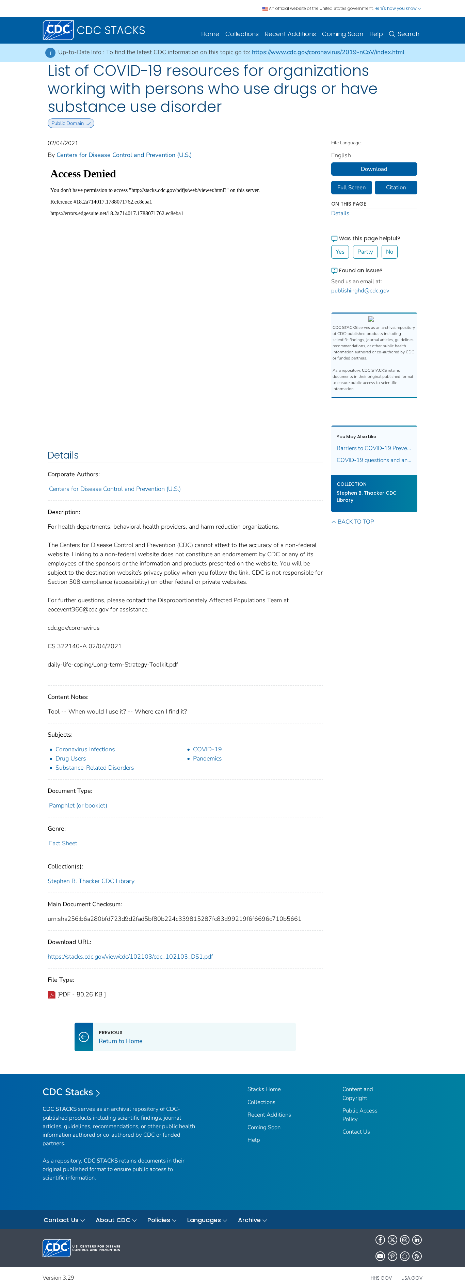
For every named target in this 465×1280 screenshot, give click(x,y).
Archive (249, 1220)
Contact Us (356, 1132)
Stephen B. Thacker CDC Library (91, 881)
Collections (242, 34)
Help (376, 34)
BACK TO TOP (356, 522)
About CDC (113, 1220)
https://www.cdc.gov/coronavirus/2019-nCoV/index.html (328, 52)
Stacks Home (264, 1089)
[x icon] (392, 1239)
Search (408, 34)
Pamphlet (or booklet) (78, 805)
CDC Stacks (68, 1092)
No (389, 252)
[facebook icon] (380, 1239)
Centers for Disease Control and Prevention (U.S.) (124, 155)
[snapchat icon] (404, 1256)
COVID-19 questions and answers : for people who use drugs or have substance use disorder (374, 460)
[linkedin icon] (417, 1239)
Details (340, 213)
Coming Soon (342, 34)
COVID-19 (207, 749)
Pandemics (207, 758)
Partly (365, 252)
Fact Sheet (63, 843)
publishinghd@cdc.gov (360, 290)
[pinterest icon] (392, 1256)
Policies (158, 1220)
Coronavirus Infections (85, 749)
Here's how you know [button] (396, 8)
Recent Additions (290, 34)
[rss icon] (417, 1256)
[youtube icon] (380, 1256)
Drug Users (70, 758)
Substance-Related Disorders (94, 768)
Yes (340, 252)
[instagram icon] (404, 1239)
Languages (204, 1220)
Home (210, 34)
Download (374, 169)
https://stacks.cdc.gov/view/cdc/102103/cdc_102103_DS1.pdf (130, 957)
